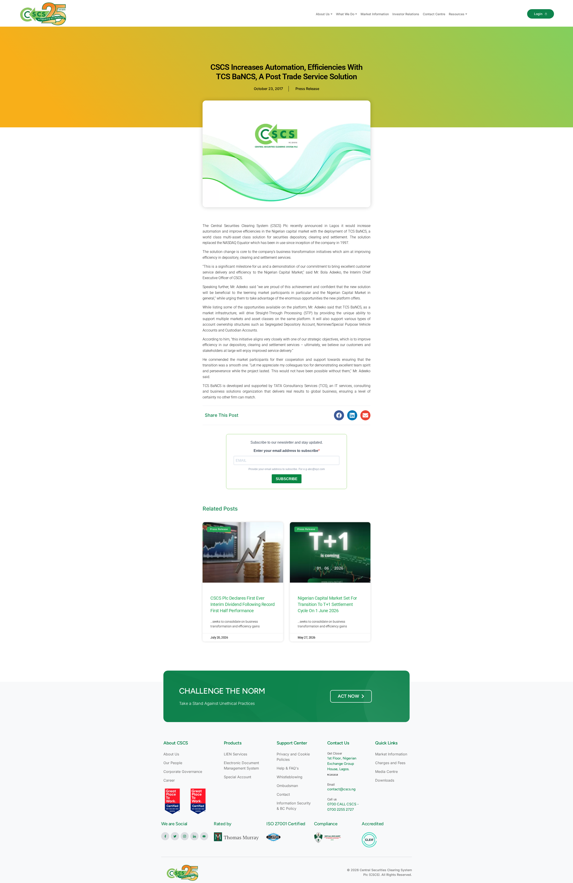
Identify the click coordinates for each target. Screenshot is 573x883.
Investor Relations (405, 14)
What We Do (345, 14)
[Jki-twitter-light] (175, 836)
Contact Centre (434, 14)
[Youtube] (204, 836)
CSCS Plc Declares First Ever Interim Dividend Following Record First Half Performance (242, 604)
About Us (323, 14)
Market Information (375, 14)
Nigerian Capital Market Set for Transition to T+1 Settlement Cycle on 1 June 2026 (327, 604)
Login (538, 14)
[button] (339, 415)
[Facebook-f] (165, 836)
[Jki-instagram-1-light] (185, 836)
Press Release (307, 88)
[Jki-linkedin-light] (194, 836)
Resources (456, 14)
